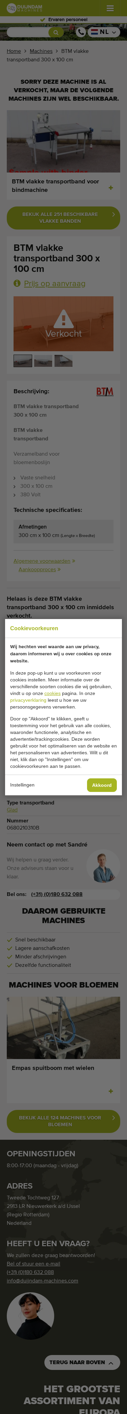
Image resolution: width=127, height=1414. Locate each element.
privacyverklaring (28, 700)
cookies (52, 693)
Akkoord (102, 785)
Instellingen (22, 785)
